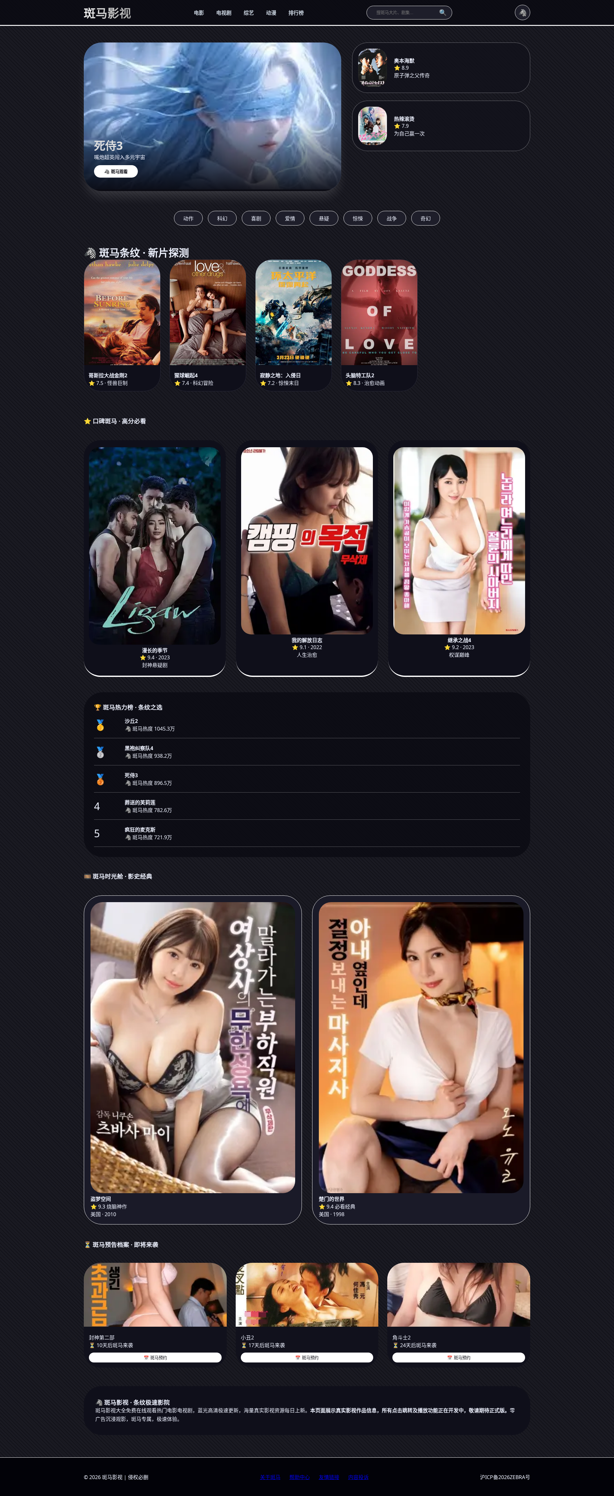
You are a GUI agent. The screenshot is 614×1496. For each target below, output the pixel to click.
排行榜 (296, 13)
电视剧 (224, 13)
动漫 (271, 13)
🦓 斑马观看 (116, 171)
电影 (199, 13)
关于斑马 (270, 1477)
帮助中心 (299, 1477)
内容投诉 (358, 1477)
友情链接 (329, 1477)
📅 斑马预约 (155, 1357)
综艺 (249, 13)
